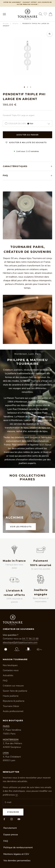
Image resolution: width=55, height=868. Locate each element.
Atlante (15, 24)
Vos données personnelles (16, 860)
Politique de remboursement (18, 847)
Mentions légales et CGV (16, 854)
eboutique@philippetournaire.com (20, 642)
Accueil (5, 24)
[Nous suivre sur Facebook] (4, 819)
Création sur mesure (13, 685)
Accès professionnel (13, 711)
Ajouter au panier (27, 135)
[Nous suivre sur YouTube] (18, 819)
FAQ (5, 680)
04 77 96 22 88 (30, 638)
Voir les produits (20, 527)
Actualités (8, 675)
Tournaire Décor (11, 706)
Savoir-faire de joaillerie (15, 690)
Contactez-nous (11, 670)
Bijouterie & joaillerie (13, 701)
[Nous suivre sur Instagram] (11, 819)
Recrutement (10, 828)
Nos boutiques (10, 665)
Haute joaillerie (10, 695)
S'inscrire (13, 812)
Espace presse (10, 834)
